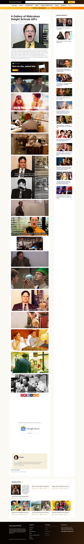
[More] (37, 395)
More (69, 5)
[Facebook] (28, 395)
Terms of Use (48, 531)
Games (57, 5)
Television (14, 5)
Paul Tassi (14, 22)
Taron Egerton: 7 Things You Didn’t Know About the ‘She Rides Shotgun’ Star (64, 84)
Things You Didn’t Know (47, 5)
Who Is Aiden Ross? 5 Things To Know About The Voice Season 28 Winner (63, 197)
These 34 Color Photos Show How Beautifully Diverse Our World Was (47, 512)
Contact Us (47, 535)
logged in (17, 471)
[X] (31, 395)
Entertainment (29, 5)
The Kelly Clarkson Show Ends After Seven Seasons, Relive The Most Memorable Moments (63, 182)
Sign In (71, 2)
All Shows (63, 5)
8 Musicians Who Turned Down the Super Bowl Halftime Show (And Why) (64, 154)
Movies (21, 5)
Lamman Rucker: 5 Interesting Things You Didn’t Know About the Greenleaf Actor (64, 70)
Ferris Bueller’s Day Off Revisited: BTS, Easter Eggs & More (63, 140)
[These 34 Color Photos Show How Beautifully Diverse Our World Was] (41, 506)
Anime (36, 5)
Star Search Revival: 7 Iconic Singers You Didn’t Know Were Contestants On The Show (63, 112)
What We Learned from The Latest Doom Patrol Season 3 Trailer (66, 512)
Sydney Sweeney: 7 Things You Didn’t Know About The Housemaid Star (64, 126)
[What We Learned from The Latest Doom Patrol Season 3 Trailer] (61, 506)
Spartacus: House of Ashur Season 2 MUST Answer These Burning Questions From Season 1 (64, 168)
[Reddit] (34, 395)
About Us (47, 533)
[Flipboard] (25, 395)
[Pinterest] (22, 395)
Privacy (46, 527)
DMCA (46, 529)
